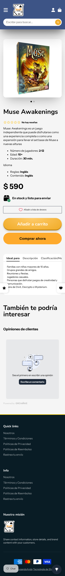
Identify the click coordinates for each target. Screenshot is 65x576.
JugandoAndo (25, 569)
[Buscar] (58, 22)
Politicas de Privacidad (17, 444)
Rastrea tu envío (13, 454)
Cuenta (53, 10)
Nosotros (8, 433)
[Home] (18, 10)
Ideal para (13, 258)
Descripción (30, 258)
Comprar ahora (32, 238)
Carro (60, 10)
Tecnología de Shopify (45, 569)
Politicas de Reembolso (17, 449)
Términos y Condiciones (18, 438)
